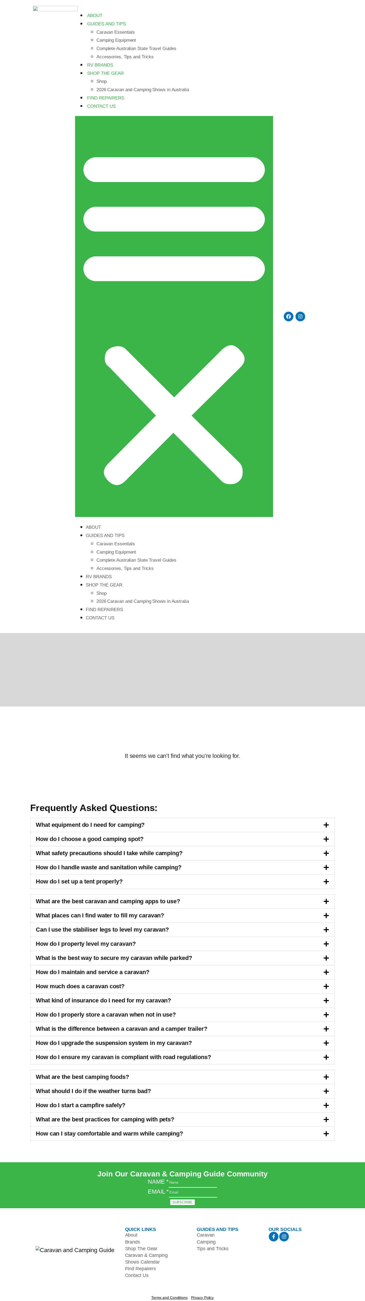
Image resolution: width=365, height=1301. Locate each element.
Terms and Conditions (169, 1297)
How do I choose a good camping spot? (89, 839)
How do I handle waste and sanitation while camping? (108, 867)
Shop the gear (105, 73)
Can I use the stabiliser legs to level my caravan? (102, 929)
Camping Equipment (116, 40)
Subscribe (182, 1202)
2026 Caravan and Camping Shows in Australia (142, 89)
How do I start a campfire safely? (80, 1105)
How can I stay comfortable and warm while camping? (109, 1133)
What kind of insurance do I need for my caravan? (103, 1000)
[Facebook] (288, 316)
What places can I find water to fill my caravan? (100, 915)
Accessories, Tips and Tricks (125, 56)
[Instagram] (300, 316)
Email (158, 1191)
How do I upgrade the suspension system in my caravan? (114, 1043)
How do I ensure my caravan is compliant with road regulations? (123, 1057)
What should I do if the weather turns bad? (93, 1091)
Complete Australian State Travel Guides (136, 48)
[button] (174, 316)
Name (158, 1181)
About (94, 15)
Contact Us (101, 106)
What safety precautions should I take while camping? (109, 853)
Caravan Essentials (115, 32)
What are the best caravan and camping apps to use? (108, 901)
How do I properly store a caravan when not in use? (106, 1014)
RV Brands (100, 65)
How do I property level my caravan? (86, 943)
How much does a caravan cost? (80, 986)
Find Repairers (105, 98)
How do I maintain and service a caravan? (92, 972)
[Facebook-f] (273, 1236)
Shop (101, 81)
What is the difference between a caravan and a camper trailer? (121, 1028)
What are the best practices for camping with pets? (105, 1119)
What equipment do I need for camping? (90, 824)
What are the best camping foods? (82, 1077)
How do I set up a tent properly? (79, 881)
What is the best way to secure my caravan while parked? (114, 958)
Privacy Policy (202, 1297)
